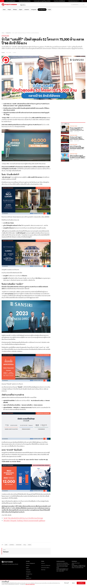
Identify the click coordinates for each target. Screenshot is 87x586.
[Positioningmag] (9, 4)
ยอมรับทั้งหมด (81, 583)
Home (4, 9)
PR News (15, 9)
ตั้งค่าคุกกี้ (66, 583)
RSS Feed (43, 570)
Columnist (26, 9)
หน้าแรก (3, 33)
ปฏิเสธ (73, 583)
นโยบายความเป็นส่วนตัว (45, 565)
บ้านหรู (25, 544)
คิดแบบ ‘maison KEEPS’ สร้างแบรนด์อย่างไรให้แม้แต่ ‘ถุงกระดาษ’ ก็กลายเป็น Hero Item (77, 129)
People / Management (30, 563)
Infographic (33, 9)
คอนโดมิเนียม (12, 544)
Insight (49, 9)
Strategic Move (42, 9)
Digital (20, 9)
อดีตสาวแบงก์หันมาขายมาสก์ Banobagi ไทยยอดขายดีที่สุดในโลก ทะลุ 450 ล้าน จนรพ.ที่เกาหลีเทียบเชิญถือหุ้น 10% (77, 156)
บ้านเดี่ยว (29, 544)
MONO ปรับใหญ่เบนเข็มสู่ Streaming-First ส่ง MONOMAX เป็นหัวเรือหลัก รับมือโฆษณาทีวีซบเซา (77, 147)
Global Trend (28, 578)
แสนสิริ (6, 544)
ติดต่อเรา (43, 563)
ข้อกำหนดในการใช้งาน (45, 567)
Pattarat (3, 52)
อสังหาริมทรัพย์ (18, 544)
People (9, 9)
